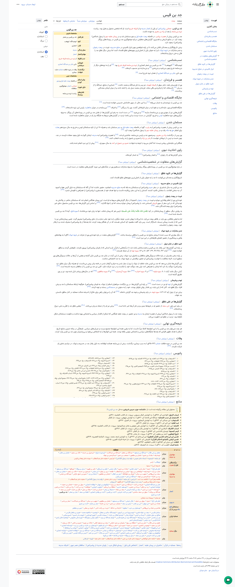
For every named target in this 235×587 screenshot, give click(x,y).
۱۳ (108, 107)
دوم (58, 81)
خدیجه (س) (156, 465)
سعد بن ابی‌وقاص (154, 474)
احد (113, 143)
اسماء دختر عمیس (140, 458)
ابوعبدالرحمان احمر (135, 520)
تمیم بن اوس (120, 476)
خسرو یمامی (67, 515)
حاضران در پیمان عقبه (153, 545)
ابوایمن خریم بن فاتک (97, 528)
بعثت (57, 127)
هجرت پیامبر (161, 36)
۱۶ (131, 112)
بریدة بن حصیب (134, 487)
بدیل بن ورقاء (80, 469)
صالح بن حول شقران (153, 515)
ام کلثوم (120, 481)
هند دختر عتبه (99, 538)
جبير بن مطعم (77, 508)
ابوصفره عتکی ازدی (62, 517)
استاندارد (40, 36)
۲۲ (140, 154)
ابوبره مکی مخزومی (76, 517)
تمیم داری (122, 525)
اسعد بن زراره (115, 484)
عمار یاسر (142, 469)
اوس (160, 115)
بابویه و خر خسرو (78, 515)
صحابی (74, 86)
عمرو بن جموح (123, 143)
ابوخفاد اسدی (127, 530)
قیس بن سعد (65, 489)
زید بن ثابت (79, 487)
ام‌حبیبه (150, 458)
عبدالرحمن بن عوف (109, 455)
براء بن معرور (159, 31)
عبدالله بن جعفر (127, 452)
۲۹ (169, 250)
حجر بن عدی (142, 522)
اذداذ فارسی (156, 520)
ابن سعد (165, 306)
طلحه (111, 471)
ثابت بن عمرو (155, 494)
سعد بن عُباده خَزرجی (133, 489)
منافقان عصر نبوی (77, 545)
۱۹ (107, 137)
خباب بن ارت (156, 471)
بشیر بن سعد (126, 503)
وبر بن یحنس (155, 517)
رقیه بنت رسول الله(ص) (124, 458)
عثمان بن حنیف (67, 484)
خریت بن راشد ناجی (102, 508)
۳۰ (114, 250)
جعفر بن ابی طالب (154, 452)
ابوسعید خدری (122, 487)
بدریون (171, 502)
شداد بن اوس (59, 487)
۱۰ (148, 102)
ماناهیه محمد (86, 512)
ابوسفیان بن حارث (112, 528)
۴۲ (169, 346)
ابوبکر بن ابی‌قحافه (71, 528)
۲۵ (152, 205)
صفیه (158, 538)
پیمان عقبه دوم (111, 36)
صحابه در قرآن (169, 545)
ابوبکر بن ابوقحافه (128, 474)
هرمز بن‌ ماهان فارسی (73, 512)
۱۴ (63, 107)
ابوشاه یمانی (129, 515)
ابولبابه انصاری (155, 487)
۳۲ (151, 270)
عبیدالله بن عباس (65, 474)
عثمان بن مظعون (135, 455)
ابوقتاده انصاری (90, 484)
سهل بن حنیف (79, 484)
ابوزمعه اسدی (124, 528)
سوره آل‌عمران (121, 271)
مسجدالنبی (110, 287)
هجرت (171, 465)
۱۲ (119, 107)
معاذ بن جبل (86, 489)
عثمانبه (60, 69)
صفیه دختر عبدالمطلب (100, 458)
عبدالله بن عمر (131, 476)
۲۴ (98, 202)
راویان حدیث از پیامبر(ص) (96, 545)
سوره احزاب (140, 271)
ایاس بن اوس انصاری (127, 533)
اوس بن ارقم (67, 533)
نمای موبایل (203, 570)
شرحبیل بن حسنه (88, 452)
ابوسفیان (118, 530)
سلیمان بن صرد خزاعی (117, 522)
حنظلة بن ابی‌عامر (109, 487)
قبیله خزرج (62, 58)
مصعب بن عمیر (123, 455)
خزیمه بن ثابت (138, 484)
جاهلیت (88, 107)
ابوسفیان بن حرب (134, 508)
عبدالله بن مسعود (140, 452)
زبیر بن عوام (104, 471)
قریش (154, 203)
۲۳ (62, 189)
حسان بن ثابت (97, 489)
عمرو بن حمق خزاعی (80, 474)
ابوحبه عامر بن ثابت (140, 530)
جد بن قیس (113, 409)
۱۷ (122, 129)
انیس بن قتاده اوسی (80, 533)
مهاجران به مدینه (172, 475)
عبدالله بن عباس (108, 530)
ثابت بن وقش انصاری (97, 492)
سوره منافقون (102, 271)
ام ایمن (133, 479)
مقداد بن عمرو (148, 455)
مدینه (75, 50)
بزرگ (42, 41)
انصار (75, 54)
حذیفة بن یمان (109, 489)
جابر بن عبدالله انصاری (65, 64)
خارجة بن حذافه (116, 508)
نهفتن (206, 20)
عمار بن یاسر (66, 501)
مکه (167, 130)
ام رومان (113, 481)
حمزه (148, 469)
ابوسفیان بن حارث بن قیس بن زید (85, 525)
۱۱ (100, 102)
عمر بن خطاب (116, 474)
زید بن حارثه (156, 476)
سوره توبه (135, 250)
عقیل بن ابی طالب (154, 522)
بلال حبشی (113, 469)
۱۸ (116, 134)
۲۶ (166, 213)
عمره (151, 187)
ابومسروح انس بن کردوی (126, 512)
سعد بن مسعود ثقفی (101, 522)
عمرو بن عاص (76, 522)
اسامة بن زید (92, 474)
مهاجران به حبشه (172, 456)
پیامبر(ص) (161, 28)
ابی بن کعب (137, 503)
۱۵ (142, 112)
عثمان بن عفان (64, 452)
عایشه (120, 479)
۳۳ (132, 270)
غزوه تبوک (164, 50)
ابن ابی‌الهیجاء (155, 528)
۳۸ (117, 291)
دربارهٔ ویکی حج (214, 570)
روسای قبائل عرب (115, 545)
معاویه (125, 508)
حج (173, 130)
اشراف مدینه (63, 545)
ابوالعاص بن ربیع (136, 471)
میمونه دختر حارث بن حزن (131, 538)
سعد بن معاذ (120, 489)
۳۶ (149, 283)
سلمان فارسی (155, 512)
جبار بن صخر (73, 492)
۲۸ (133, 237)
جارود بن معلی (89, 508)
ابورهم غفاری (135, 528)
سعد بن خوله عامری (142, 512)
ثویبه (91, 538)
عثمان (158, 343)
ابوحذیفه (157, 455)
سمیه (148, 465)
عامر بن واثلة (113, 525)
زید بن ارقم (145, 487)
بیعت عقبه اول (65, 81)
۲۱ (158, 154)
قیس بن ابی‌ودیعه (144, 517)
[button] (217, 4)
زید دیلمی (147, 520)
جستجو (121, 4)
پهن (42, 56)
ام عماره (157, 498)
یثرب (148, 127)
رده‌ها (179, 545)
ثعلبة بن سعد (84, 492)
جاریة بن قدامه (118, 535)
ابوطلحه (87, 487)
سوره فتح (74, 211)
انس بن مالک (103, 533)
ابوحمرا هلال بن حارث (116, 515)
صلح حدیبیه (115, 47)
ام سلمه (157, 458)
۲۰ (96, 142)
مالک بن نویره (87, 522)
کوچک (41, 32)
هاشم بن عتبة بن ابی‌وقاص (151, 508)
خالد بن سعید (76, 452)
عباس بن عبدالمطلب (122, 471)
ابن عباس (95, 471)
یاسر (151, 462)
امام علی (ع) (156, 501)
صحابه (115, 449)
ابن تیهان (146, 503)
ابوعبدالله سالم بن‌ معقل (108, 512)
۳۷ (89, 286)
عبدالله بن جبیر (127, 484)
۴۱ (171, 308)
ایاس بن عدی (114, 533)
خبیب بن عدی (147, 489)
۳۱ (58, 266)
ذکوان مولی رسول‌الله (91, 517)
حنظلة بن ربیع (131, 522)
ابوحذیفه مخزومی (154, 530)
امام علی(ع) (156, 469)
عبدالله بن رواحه (154, 492)
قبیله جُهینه (151, 85)
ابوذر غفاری (133, 469)
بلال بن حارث (76, 489)
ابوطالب (157, 462)
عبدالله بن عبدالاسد (113, 452)
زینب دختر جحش (110, 479)
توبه (169, 284)
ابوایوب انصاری (97, 487)
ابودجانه (156, 489)
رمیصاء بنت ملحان (147, 498)
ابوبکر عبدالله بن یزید (107, 517)
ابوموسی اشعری (144, 525)
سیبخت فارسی (102, 515)
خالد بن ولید (66, 522)
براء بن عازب (70, 487)
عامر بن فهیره (91, 469)
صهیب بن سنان (141, 474)
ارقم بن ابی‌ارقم (102, 469)
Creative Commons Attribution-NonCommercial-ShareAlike (179, 562)
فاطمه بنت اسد (142, 479)
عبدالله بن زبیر (84, 530)
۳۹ (116, 305)
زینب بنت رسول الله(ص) (133, 481)
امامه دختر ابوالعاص (148, 538)
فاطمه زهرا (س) (154, 479)
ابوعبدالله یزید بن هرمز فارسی (126, 517)
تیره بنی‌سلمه (70, 58)
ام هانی (85, 538)
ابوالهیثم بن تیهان (103, 484)
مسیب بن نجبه (132, 525)
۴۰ (83, 305)
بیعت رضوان (97, 47)
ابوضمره (95, 512)
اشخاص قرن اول (130, 545)
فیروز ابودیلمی (90, 515)
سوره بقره (157, 271)
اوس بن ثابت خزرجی (124, 492)
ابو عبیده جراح (100, 452)
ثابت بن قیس (111, 492)
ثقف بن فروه (107, 535)
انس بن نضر (93, 533)
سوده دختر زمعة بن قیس (82, 458)
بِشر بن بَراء (146, 138)
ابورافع (72, 469)
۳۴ (113, 270)
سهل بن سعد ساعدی (140, 492)
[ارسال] (228, 580)
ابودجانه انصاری (67, 525)
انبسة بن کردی (140, 515)
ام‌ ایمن (111, 458)
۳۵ (95, 270)
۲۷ (117, 234)
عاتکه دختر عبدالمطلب (113, 538)
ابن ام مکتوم (103, 525)
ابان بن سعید (155, 525)
